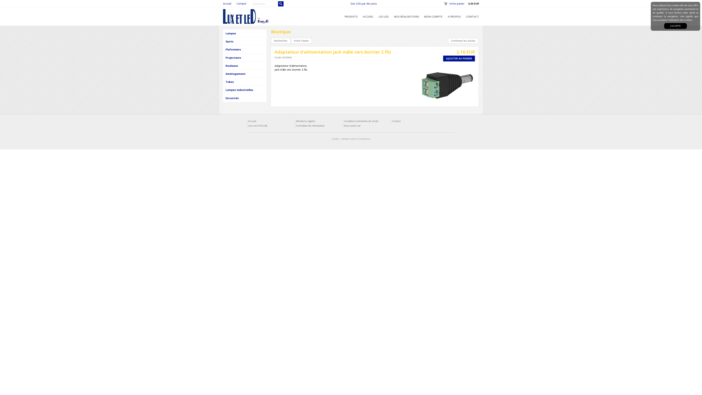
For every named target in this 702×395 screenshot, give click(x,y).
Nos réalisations (406, 16)
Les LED (384, 16)
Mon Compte (433, 16)
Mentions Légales (305, 121)
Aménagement (236, 74)
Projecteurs (233, 57)
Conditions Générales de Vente (361, 121)
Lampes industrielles (239, 90)
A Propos (454, 16)
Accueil (368, 16)
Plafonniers (233, 49)
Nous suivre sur (352, 125)
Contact (472, 16)
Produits (351, 16)
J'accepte (675, 25)
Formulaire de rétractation (310, 125)
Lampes (231, 33)
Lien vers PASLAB (257, 125)
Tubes (230, 82)
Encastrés (232, 98)
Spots (229, 41)
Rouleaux (232, 65)
